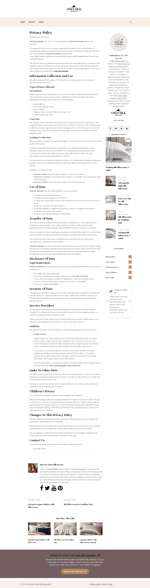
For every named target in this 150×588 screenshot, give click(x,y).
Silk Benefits (110, 257)
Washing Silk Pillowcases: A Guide (124, 235)
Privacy (32, 22)
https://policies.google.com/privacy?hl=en (64, 365)
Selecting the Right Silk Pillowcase (123, 186)
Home (22, 22)
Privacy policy (95, 584)
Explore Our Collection (74, 571)
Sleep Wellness (111, 272)
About (41, 22)
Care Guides (110, 262)
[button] (107, 301)
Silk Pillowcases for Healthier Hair (125, 220)
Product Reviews (112, 267)
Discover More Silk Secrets (51, 465)
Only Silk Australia (36, 41)
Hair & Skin (110, 278)
